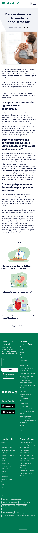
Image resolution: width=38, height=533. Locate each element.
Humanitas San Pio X (24, 502)
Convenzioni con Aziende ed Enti (27, 386)
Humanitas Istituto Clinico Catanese (26, 515)
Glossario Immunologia (8, 450)
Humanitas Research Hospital (9, 502)
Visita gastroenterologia (27, 458)
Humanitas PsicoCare (26, 368)
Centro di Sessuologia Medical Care (26, 377)
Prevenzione (5, 463)
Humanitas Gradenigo (7, 512)
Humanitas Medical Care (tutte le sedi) (11, 499)
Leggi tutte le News (18, 326)
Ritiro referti (23, 425)
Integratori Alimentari (7, 455)
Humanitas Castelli (21, 505)
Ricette (3, 471)
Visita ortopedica (25, 452)
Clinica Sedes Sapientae (8, 515)
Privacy (22, 401)
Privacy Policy (24, 406)
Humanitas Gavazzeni (7, 509)
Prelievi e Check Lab (26, 365)
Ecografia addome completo (25, 464)
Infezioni (4, 452)
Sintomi (3, 474)
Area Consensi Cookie (26, 409)
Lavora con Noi (24, 363)
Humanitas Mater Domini (8, 505)
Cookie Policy (24, 403)
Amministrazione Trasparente (25, 390)
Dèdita (22, 430)
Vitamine (4, 487)
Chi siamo (23, 347)
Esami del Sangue (6, 447)
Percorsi (22, 355)
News (7, 10)
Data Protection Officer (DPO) (27, 412)
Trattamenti (4, 482)
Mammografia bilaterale (27, 470)
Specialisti (4, 476)
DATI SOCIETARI (23, 529)
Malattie (3, 458)
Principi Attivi (5, 468)
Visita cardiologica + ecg (27, 445)
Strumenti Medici (6, 479)
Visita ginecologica (25, 447)
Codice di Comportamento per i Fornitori (28, 421)
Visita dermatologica (26, 442)
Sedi (21, 349)
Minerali (3, 460)
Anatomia (4, 445)
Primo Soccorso (6, 466)
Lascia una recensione (26, 428)
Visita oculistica (24, 450)
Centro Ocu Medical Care (27, 373)
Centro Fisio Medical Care (27, 371)
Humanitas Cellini (19, 509)
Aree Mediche (24, 360)
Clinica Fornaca (19, 512)
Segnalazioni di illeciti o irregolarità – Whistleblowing (27, 396)
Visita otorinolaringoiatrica (27, 455)
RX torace (23, 468)
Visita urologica (24, 460)
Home (3, 10)
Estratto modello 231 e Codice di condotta (26, 417)
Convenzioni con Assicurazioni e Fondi (26, 381)
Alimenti (3, 442)
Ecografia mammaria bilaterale (26, 474)
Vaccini (3, 484)
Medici (22, 352)
